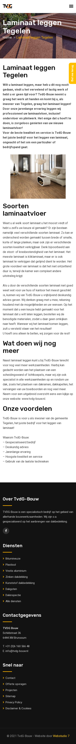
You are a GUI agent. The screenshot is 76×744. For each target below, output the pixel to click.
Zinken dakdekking (17, 577)
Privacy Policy (14, 702)
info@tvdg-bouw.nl (17, 651)
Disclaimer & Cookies (18, 708)
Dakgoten (11, 589)
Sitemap (10, 696)
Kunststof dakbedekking (20, 583)
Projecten (11, 690)
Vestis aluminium (16, 570)
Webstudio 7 (61, 736)
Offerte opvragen (16, 684)
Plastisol (11, 564)
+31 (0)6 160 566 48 (17, 646)
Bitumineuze (13, 558)
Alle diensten (13, 601)
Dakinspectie (13, 595)
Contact (10, 678)
